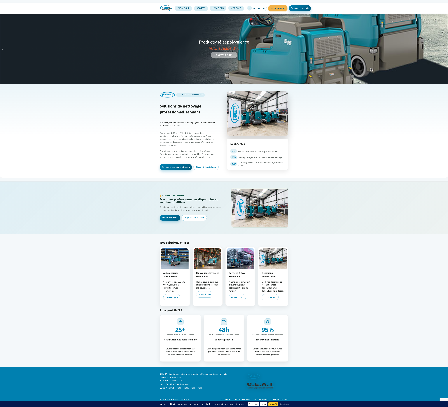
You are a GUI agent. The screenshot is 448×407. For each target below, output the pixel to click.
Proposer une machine (194, 217)
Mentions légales (245, 399)
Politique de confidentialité (262, 399)
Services (201, 8)
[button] (2, 49)
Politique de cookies (280, 399)
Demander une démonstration (176, 167)
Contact (236, 8)
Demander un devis (300, 8)
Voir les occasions (170, 217)
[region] (224, 49)
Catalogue (183, 8)
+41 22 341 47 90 (167, 384)
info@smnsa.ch (182, 384)
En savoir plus (172, 297)
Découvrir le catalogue (206, 167)
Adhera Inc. (233, 399)
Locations (218, 8)
